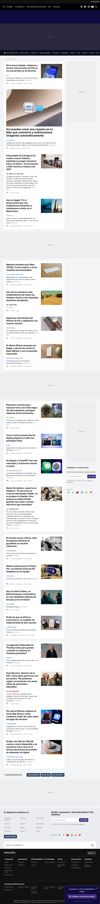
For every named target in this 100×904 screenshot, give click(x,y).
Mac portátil (40, 818)
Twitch (81, 7)
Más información (64, 902)
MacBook (7, 831)
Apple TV (9, 215)
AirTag (92, 53)
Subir (90, 853)
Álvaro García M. (17, 226)
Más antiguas (57, 775)
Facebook (73, 492)
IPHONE (9, 7)
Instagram (89, 7)
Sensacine (13, 305)
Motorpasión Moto (62, 865)
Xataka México (8, 887)
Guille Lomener (16, 83)
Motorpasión (14, 691)
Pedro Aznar (15, 148)
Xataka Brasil (8, 890)
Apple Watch (40, 824)
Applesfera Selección (14, 274)
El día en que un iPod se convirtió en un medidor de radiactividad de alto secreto (21, 620)
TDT (79, 53)
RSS (86, 492)
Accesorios (10, 328)
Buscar (92, 845)
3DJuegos (21, 862)
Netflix (73, 53)
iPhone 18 (34, 53)
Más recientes (33, 775)
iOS (7, 75)
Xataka (11, 417)
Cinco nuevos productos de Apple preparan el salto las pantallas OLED (20, 438)
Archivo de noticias (14, 775)
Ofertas (22, 827)
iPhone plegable (45, 53)
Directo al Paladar (16, 174)
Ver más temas (10, 836)
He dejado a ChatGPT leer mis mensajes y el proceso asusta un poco (21, 463)
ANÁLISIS (56, 7)
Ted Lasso (56, 53)
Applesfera (7, 867)
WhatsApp (39, 827)
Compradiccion (75, 867)
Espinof (12, 604)
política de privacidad (77, 824)
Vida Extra (21, 865)
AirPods (6, 824)
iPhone (85, 53)
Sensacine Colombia (34, 892)
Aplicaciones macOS (14, 470)
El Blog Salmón (88, 862)
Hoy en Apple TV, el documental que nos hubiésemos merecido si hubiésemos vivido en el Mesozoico (19, 205)
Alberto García (16, 285)
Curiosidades (11, 550)
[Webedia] (95, 1)
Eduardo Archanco (18, 635)
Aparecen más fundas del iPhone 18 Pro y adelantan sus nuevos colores (22, 321)
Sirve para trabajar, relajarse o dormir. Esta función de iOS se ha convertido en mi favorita (22, 68)
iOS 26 (38, 831)
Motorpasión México (62, 887)
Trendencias (13, 509)
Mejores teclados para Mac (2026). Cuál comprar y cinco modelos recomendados (21, 267)
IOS (49, 7)
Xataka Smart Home (8, 871)
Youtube (92, 7)
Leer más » (29, 80)
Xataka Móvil (8, 865)
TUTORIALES (19, 7)
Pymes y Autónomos (88, 865)
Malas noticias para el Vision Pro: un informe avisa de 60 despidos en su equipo (21, 569)
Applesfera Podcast (7, 819)
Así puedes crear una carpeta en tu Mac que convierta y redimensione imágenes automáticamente (29, 132)
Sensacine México (34, 887)
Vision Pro (10, 576)
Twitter (96, 7)
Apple (8, 445)
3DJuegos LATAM (23, 887)
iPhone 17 (23, 831)
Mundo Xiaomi (8, 875)
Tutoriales (10, 140)
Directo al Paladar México (50, 887)
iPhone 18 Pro (24, 53)
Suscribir (91, 476)
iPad (97, 53)
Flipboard (85, 7)
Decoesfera (74, 865)
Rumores (7, 827)
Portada (47, 775)
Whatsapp (65, 53)
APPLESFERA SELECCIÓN (36, 7)
